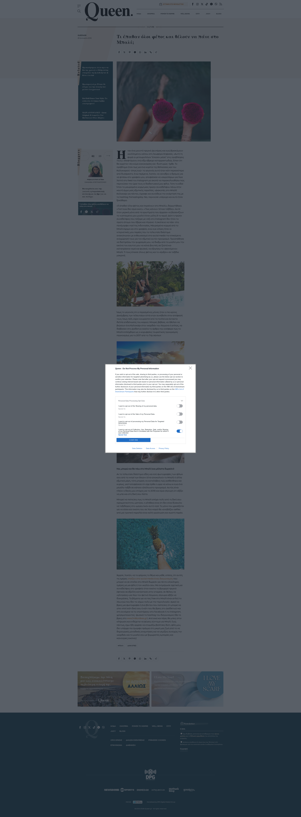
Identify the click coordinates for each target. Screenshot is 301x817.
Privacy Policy (164, 448)
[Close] (191, 369)
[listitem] (150, 400)
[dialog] (150, 408)
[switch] (180, 405)
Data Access (150, 448)
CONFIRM (133, 440)
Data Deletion (137, 448)
